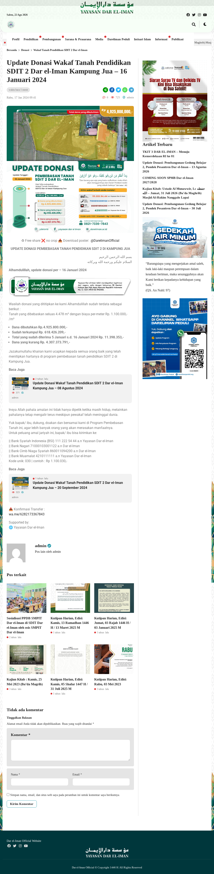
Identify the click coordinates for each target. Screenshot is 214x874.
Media (99, 39)
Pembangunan (51, 39)
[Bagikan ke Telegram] (131, 89)
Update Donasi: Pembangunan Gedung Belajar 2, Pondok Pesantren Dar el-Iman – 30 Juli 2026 (174, 208)
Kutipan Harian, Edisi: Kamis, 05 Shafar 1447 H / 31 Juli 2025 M (69, 684)
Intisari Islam (142, 39)
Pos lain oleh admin (48, 551)
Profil (15, 39)
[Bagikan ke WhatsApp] (125, 89)
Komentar (20, 735)
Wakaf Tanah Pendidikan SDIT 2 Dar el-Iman (60, 50)
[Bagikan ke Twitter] (118, 89)
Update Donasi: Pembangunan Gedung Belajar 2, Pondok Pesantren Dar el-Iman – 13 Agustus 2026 (174, 167)
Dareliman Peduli (118, 39)
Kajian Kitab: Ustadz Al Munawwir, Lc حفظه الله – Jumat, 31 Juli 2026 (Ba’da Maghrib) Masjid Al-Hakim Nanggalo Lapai (174, 193)
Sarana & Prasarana (78, 39)
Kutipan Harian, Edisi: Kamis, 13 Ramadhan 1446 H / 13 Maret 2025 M (70, 622)
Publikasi (177, 39)
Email (77, 774)
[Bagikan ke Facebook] (112, 89)
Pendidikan (31, 39)
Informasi (161, 39)
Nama (15, 774)
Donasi (25, 50)
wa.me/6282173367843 (27, 514)
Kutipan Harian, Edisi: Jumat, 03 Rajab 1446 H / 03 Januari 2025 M (112, 622)
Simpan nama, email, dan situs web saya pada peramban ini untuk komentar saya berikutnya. (65, 795)
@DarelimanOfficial (105, 241)
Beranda (12, 50)
